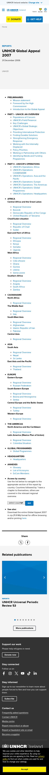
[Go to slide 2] (18, 620)
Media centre (8, 721)
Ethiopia (17, 240)
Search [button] (35, 11)
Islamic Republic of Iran (24, 328)
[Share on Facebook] (27, 542)
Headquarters (19, 459)
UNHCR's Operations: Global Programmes (26, 189)
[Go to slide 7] (32, 620)
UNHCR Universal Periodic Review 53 (20, 604)
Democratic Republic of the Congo (29, 212)
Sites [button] (45, 11)
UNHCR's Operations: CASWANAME (23, 171)
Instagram (10, 673)
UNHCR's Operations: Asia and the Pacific (29, 177)
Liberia (16, 269)
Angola (16, 283)
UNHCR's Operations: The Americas (30, 184)
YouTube (22, 673)
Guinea (16, 266)
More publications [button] (24, 628)
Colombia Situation (22, 443)
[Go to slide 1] (15, 620)
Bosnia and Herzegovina (24, 396)
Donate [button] (40, 12)
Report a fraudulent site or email (17, 730)
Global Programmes (22, 451)
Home (4, 26)
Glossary (17, 467)
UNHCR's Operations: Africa (26, 167)
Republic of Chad (21, 226)
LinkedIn (35, 673)
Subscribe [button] (9, 698)
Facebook (4, 673)
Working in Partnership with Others (29, 152)
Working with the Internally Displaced (25, 146)
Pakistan (17, 331)
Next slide (44, 577)
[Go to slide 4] (23, 620)
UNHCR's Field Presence (24, 120)
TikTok (29, 673)
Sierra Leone (19, 272)
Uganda (16, 249)
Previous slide (5, 577)
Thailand (17, 369)
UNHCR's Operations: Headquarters (30, 193)
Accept (24, 769)
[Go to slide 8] (34, 620)
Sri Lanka (17, 358)
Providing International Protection (29, 132)
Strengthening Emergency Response (25, 140)
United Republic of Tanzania (26, 215)
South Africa (19, 286)
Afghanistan (18, 325)
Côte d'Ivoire (19, 260)
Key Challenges (20, 123)
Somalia (16, 246)
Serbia (16, 399)
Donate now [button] (10, 654)
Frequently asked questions (15, 712)
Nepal (16, 355)
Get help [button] (36, 19)
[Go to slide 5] (26, 620)
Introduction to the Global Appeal (29, 109)
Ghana (16, 263)
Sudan (16, 229)
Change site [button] (34, 2)
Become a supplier (11, 734)
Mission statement (21, 100)
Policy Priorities (20, 149)
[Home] (16, 10)
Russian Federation (22, 385)
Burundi (16, 209)
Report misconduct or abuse (15, 725)
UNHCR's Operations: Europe (27, 181)
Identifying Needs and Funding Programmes (27, 157)
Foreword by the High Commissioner (23, 105)
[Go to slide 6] (29, 620)
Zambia (16, 289)
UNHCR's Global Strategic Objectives (25, 128)
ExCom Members (21, 473)
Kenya (16, 243)
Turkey (16, 410)
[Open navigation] (3, 10)
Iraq (14, 314)
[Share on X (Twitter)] (20, 542)
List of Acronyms (21, 470)
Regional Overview (22, 206)
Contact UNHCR (9, 717)
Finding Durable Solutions (25, 135)
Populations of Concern (24, 117)
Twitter (16, 673)
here (24, 518)
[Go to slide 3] (21, 620)
